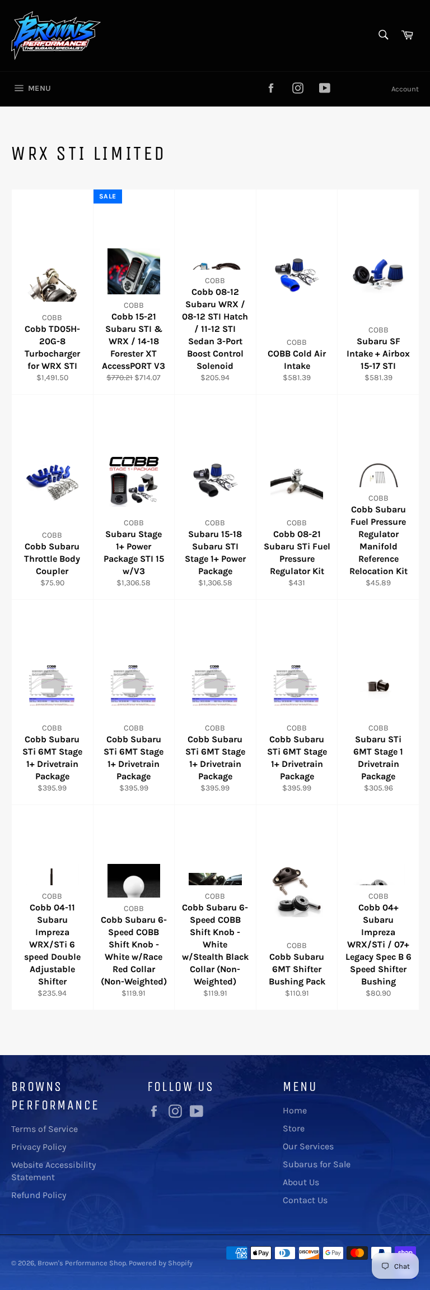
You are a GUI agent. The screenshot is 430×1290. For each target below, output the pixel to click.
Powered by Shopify (161, 1263)
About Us (301, 1182)
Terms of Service (44, 1128)
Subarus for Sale (316, 1164)
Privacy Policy (38, 1146)
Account (405, 89)
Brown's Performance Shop (82, 1263)
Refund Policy (38, 1195)
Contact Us (305, 1200)
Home (295, 1110)
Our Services (308, 1146)
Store (294, 1128)
